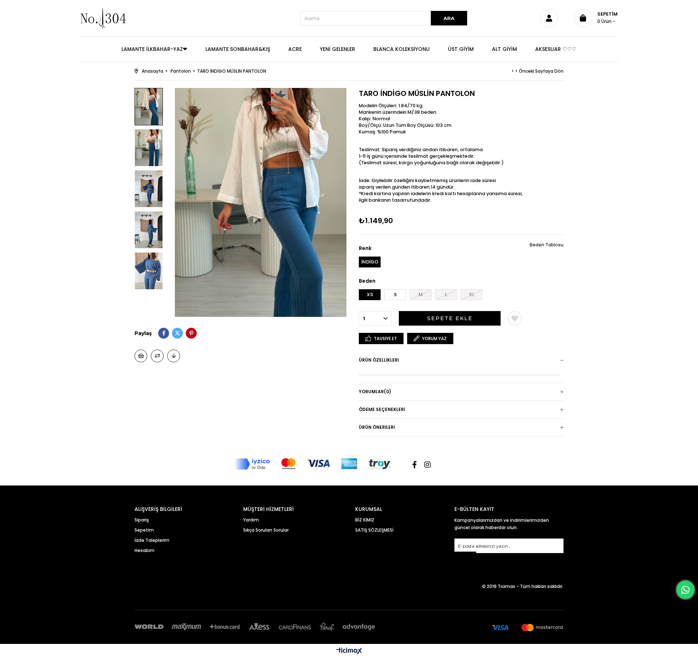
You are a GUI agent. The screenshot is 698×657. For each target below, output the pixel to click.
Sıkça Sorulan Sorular (266, 530)
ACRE (295, 49)
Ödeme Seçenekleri (382, 409)
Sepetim (144, 530)
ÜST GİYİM (461, 49)
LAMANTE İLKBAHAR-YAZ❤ (154, 49)
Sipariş (142, 520)
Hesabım (145, 550)
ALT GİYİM (504, 49)
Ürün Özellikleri (379, 360)
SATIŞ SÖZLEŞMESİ (374, 530)
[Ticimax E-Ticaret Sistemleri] (349, 651)
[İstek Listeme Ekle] (141, 356)
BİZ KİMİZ (364, 520)
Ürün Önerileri (377, 427)
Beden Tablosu (546, 245)
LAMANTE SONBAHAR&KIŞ (237, 49)
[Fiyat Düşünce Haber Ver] (173, 356)
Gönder (465, 556)
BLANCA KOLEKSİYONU (401, 49)
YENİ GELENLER (337, 49)
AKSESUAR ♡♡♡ (556, 49)
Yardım (251, 520)
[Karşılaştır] (157, 356)
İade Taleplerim (152, 540)
